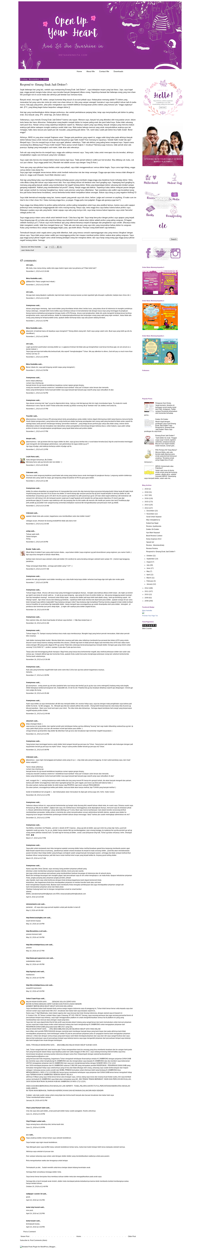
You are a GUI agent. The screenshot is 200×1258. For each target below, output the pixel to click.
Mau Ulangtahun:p (153, 520)
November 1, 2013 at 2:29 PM (37, 357)
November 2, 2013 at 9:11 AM (37, 481)
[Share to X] (55, 247)
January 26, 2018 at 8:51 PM (36, 1100)
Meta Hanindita (32, 278)
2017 (147, 495)
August (149, 562)
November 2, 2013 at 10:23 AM (37, 506)
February (150, 581)
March (149, 578)
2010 (147, 594)
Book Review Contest (154, 536)
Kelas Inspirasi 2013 (153, 539)
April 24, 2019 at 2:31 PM (35, 1200)
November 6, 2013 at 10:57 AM (37, 569)
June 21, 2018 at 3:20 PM (35, 1127)
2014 (147, 505)
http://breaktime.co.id (34, 931)
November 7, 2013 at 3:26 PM (37, 582)
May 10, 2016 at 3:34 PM (35, 937)
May (148, 571)
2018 (147, 492)
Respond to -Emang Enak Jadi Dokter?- (161, 552)
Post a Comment (29, 1232)
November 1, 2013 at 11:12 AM (37, 298)
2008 (147, 601)
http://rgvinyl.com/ (33, 972)
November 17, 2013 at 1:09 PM (37, 675)
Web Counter (147, 628)
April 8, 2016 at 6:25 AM (35, 897)
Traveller (29, 416)
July (148, 565)
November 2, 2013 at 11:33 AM (37, 524)
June (149, 568)
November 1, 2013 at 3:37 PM (37, 409)
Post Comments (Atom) (38, 1240)
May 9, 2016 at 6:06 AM (34, 910)
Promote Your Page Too (150, 615)
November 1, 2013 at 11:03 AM (37, 285)
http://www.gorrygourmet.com (37, 958)
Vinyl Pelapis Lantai (33, 1121)
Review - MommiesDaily (155, 545)
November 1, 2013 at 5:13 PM (37, 449)
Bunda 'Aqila (31, 549)
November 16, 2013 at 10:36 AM (38, 659)
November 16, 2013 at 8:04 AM (37, 610)
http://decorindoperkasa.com (37, 945)
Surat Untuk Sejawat (153, 517)
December (151, 511)
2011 (147, 591)
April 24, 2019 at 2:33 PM (35, 1227)
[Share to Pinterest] (60, 247)
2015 (147, 502)
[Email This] (50, 247)
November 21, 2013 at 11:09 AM (38, 714)
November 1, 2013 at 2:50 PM (37, 370)
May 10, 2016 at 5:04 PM (35, 991)
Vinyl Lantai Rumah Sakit (35, 1108)
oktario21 (29, 721)
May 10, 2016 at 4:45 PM (35, 964)
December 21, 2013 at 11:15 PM (38, 818)
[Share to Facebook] (58, 247)
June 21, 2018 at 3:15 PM (35, 1114)
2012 (147, 588)
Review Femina (152, 548)
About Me (90, 71)
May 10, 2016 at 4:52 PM (35, 978)
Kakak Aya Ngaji (152, 523)
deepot (28, 439)
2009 (147, 598)
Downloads (118, 71)
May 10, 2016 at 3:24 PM (35, 924)
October (150, 556)
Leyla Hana (30, 457)
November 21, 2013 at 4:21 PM (37, 734)
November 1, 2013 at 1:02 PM (37, 321)
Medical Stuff (29, 250)
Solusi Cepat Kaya (33, 999)
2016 (147, 498)
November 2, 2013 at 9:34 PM (37, 542)
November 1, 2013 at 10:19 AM (37, 271)
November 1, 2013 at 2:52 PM (37, 393)
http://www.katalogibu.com (36, 918)
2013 (147, 508)
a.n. (27, 1135)
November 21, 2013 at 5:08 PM (37, 750)
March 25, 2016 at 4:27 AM (36, 858)
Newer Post (25, 1236)
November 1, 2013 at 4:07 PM (37, 431)
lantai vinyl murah (33, 1207)
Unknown (29, 472)
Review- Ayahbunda (153, 526)
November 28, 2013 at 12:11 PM (38, 795)
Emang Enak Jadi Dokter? (75, 90)
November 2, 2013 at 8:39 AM (37, 465)
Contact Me (104, 71)
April (148, 575)
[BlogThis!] (53, 247)
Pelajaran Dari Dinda (163, 403)
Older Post (132, 1236)
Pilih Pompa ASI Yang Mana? (166, 450)
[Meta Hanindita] (143, 613)
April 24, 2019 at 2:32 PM (35, 1213)
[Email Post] (46, 247)
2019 (147, 489)
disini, (87, 197)
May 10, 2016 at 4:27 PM (35, 951)
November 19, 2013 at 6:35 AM (37, 693)
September (151, 559)
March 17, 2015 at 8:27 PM (36, 838)
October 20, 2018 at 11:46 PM (37, 1186)
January (150, 584)
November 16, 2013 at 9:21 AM (37, 623)
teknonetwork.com (33, 904)
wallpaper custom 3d (34, 1194)
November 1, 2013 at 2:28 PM (37, 336)
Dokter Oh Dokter (161, 419)
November (151, 514)
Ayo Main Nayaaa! (153, 533)
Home (79, 71)
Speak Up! (150, 542)
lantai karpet (31, 1221)
